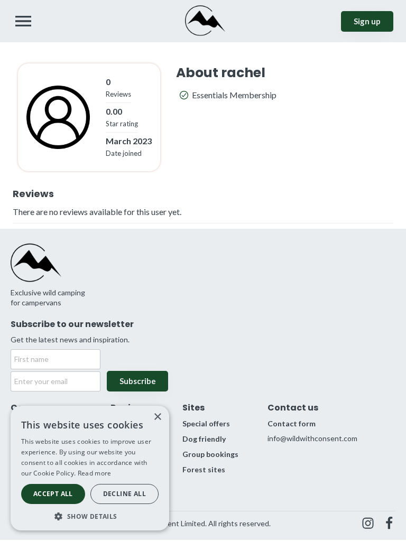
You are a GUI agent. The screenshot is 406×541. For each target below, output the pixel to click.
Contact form (291, 423)
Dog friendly (204, 438)
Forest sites (203, 469)
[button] (90, 515)
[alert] (90, 468)
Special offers (206, 423)
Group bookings (210, 454)
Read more (95, 473)
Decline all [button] (124, 493)
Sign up (367, 21)
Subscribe (137, 381)
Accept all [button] (53, 493)
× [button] (157, 417)
